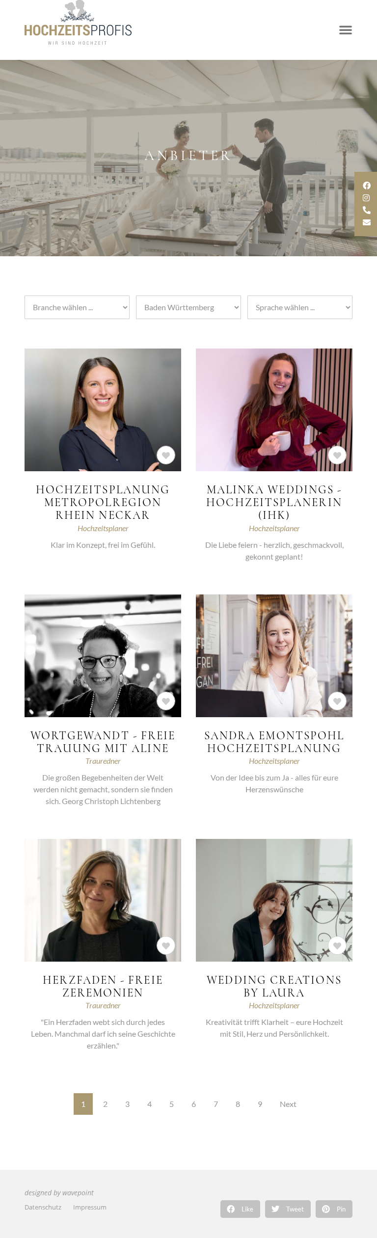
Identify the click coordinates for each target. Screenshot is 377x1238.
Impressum (90, 1207)
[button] (240, 1209)
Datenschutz (43, 1207)
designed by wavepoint (59, 1192)
